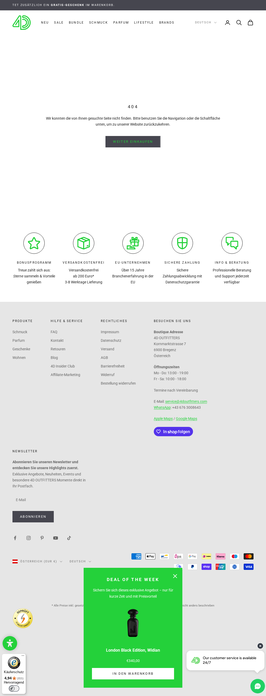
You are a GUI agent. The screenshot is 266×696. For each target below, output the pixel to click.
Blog (54, 358)
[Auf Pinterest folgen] (42, 538)
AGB (104, 358)
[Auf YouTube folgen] (55, 538)
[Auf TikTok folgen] (69, 538)
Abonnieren (33, 516)
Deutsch (203, 22)
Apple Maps (163, 419)
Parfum (121, 22)
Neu (45, 22)
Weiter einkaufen (133, 142)
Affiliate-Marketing (65, 375)
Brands (167, 22)
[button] (10, 643)
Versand (107, 349)
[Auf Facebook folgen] (15, 538)
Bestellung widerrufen (118, 383)
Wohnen (19, 358)
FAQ (54, 332)
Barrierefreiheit (113, 366)
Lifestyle (144, 22)
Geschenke (21, 349)
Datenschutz (111, 340)
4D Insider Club (63, 366)
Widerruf (108, 375)
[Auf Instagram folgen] (28, 538)
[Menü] (23, 657)
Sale (59, 22)
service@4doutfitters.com (186, 401)
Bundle (76, 22)
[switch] (14, 688)
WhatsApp (162, 407)
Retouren (58, 349)
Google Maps (186, 419)
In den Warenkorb (133, 673)
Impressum (110, 332)
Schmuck (98, 22)
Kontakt (57, 340)
